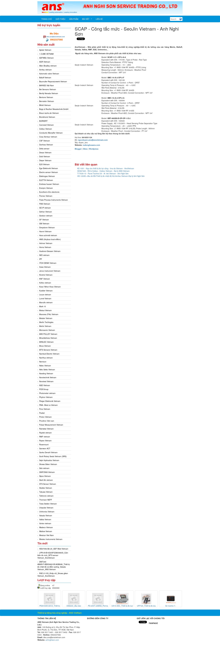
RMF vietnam (44, 436)
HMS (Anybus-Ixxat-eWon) (50, 239)
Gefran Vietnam (45, 211)
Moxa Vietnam (45, 346)
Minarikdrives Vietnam (48, 338)
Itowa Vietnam (45, 267)
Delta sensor (44, 148)
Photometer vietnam (47, 393)
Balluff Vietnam (45, 77)
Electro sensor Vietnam (48, 172)
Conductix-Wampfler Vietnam (51, 132)
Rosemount (44, 444)
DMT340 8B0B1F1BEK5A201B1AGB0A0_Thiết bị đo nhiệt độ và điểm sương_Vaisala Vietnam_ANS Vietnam (53, 565)
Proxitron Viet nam (46, 421)
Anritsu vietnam (45, 69)
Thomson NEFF (45, 499)
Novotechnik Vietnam (47, 377)
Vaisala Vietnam (45, 515)
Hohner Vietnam (45, 243)
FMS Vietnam (44, 204)
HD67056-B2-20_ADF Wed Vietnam (53, 548)
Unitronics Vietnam (46, 511)
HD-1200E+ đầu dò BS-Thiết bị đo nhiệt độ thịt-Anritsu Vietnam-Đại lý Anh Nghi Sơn (111, 176)
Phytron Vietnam (46, 397)
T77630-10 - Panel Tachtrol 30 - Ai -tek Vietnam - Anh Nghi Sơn (103, 173)
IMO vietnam (44, 255)
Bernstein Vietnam (46, 101)
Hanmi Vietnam (45, 231)
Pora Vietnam (44, 409)
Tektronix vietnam (46, 495)
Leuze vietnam (45, 294)
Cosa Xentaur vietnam (48, 136)
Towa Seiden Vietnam (48, 503)
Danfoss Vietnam (46, 144)
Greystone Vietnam (47, 227)
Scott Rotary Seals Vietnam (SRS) (53, 456)
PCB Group (43, 389)
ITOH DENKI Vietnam (47, 263)
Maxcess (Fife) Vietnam (48, 314)
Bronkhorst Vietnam (47, 117)
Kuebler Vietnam (46, 290)
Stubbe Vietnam (45, 488)
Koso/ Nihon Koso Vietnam (50, 286)
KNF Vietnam (44, 278)
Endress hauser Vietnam (49, 184)
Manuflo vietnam (46, 302)
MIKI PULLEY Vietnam (48, 334)
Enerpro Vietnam (46, 188)
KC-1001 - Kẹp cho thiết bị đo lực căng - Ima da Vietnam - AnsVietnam (105, 168)
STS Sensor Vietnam (47, 484)
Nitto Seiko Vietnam (47, 369)
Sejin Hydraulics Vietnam (49, 460)
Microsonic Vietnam (47, 330)
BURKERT (43, 121)
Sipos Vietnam (45, 476)
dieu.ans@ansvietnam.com (56, 37)
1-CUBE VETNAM (46, 54)
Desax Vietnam (45, 152)
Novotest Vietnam (46, 381)
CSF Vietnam (44, 140)
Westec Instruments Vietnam (50, 539)
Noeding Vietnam (46, 373)
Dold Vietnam (44, 156)
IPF (40, 259)
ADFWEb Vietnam (46, 58)
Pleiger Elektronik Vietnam (49, 401)
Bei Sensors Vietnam (47, 89)
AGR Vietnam (44, 61)
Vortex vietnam (45, 523)
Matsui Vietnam (45, 310)
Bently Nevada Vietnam (48, 93)
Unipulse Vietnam (46, 507)
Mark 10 (42, 306)
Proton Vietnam (45, 417)
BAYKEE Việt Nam (46, 85)
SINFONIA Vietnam (47, 472)
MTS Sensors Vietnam (48, 350)
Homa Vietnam (45, 247)
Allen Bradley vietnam (48, 65)
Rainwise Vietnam (46, 428)
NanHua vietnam (46, 357)
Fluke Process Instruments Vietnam (53, 200)
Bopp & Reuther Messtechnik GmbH (53, 109)
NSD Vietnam (44, 385)
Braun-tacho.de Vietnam (49, 113)
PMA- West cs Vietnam (48, 405)
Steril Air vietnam (46, 480)
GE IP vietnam (45, 207)
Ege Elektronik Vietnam (48, 168)
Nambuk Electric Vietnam (49, 353)
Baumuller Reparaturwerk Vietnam (53, 81)
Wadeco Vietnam (46, 527)
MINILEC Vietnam (46, 342)
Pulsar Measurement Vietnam (51, 424)
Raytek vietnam (45, 432)
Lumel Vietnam (45, 298)
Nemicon (42, 361)
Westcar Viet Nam (46, 535)
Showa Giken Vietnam (48, 464)
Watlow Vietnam (45, 531)
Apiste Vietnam (45, 50)
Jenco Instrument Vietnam (49, 271)
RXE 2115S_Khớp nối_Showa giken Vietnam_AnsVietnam (52, 574)
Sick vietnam (44, 468)
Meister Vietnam (45, 318)
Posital (42, 413)
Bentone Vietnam (46, 97)
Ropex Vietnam (45, 440)
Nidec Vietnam (45, 365)
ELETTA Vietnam (46, 180)
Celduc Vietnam (45, 129)
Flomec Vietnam (45, 196)
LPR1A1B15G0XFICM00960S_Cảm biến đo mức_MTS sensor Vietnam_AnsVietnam (52, 555)
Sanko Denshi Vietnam (48, 452)
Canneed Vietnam (46, 125)
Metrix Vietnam (45, 326)
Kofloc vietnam (45, 282)
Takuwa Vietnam (46, 492)
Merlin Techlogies (46, 322)
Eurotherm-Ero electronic (49, 192)
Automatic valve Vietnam (49, 73)
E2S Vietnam (44, 164)
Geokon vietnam (45, 215)
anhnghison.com (52, 640)
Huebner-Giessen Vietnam (49, 251)
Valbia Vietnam (45, 519)
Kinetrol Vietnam (45, 275)
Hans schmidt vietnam (48, 235)
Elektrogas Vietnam (47, 176)
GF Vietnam (44, 219)
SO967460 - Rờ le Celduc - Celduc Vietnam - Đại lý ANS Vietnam (103, 171)
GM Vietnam (44, 223)
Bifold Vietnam (45, 105)
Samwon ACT (44, 448)
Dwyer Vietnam (45, 160)
